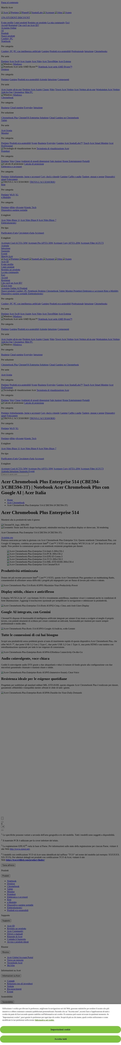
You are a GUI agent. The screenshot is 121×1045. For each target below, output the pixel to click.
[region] (60, 1024)
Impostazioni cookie (60, 1029)
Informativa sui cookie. (44, 1020)
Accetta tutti (60, 1039)
